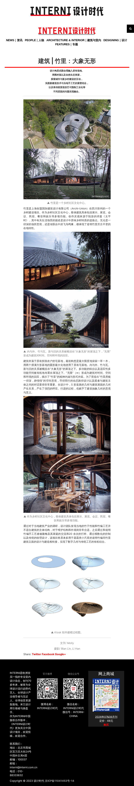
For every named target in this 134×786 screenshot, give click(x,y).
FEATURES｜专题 (66, 44)
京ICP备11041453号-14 (59, 780)
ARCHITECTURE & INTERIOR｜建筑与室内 (73, 40)
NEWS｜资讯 (14, 40)
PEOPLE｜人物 (34, 40)
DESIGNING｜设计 (115, 40)
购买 (106, 724)
